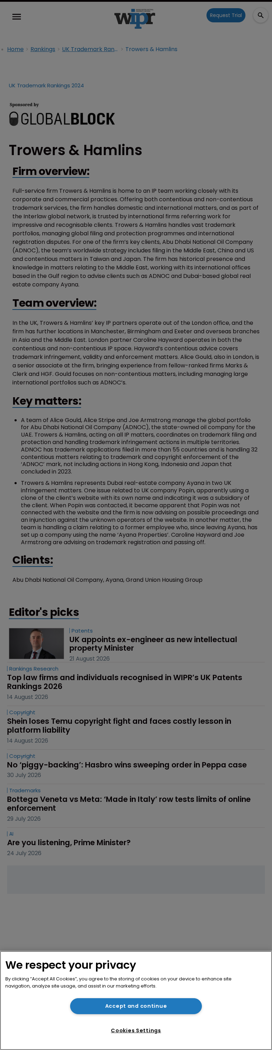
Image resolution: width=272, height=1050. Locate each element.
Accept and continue (136, 1006)
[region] (136, 1000)
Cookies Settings (136, 1030)
